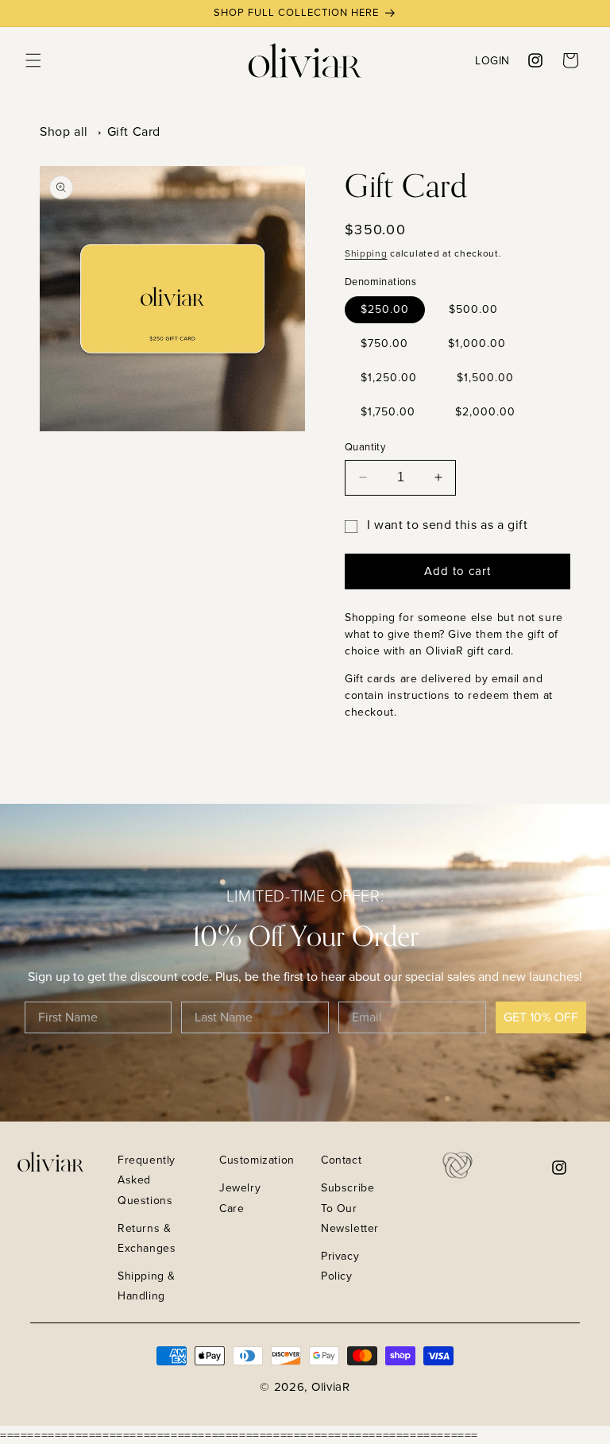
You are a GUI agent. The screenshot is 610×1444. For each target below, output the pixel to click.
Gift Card (133, 131)
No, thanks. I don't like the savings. (491, 1399)
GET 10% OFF (541, 1017)
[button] (33, 60)
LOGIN (492, 60)
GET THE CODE (491, 1359)
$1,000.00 (477, 343)
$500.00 (473, 309)
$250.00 (385, 309)
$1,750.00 (388, 411)
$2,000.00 (485, 411)
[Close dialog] (590, 1047)
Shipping (366, 253)
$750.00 (384, 343)
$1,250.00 (389, 377)
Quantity (365, 446)
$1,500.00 (485, 377)
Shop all (64, 131)
